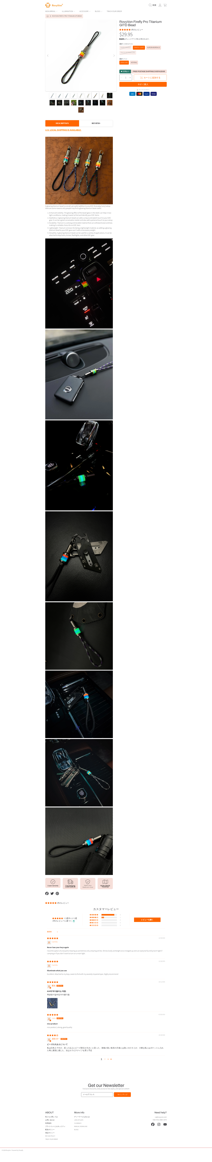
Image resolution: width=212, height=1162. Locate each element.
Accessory (84, 11)
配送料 (121, 39)
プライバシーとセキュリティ (55, 1126)
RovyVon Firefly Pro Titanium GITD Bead (67, 16)
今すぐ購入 (143, 84)
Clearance (77, 1123)
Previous (48, 55)
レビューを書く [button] (147, 920)
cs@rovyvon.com (161, 1117)
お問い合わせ (50, 1120)
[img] (52, 938)
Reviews (96, 123)
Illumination (67, 11)
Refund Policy (50, 1136)
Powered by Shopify (17, 1150)
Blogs (98, 11)
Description (62, 123)
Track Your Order (51, 1139)
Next (114, 55)
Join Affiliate (78, 1120)
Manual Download (80, 1126)
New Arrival (50, 11)
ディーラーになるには (82, 1117)
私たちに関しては (51, 1117)
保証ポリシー (50, 1133)
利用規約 (48, 1123)
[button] (153, 5)
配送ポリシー (50, 1130)
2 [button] (104, 1059)
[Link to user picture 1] (52, 1003)
